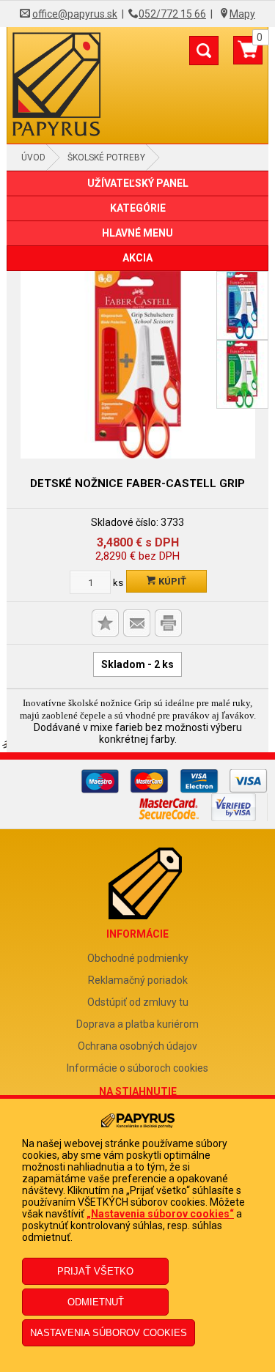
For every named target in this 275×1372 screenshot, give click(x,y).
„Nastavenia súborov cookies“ (160, 1214)
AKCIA (137, 258)
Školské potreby (106, 157)
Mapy (242, 14)
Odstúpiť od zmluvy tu (137, 1002)
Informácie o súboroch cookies (137, 1068)
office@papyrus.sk (74, 14)
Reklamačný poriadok (138, 980)
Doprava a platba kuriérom (137, 1024)
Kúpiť (171, 581)
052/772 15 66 (172, 14)
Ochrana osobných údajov (137, 1046)
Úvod (33, 157)
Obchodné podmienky (137, 958)
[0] (248, 56)
